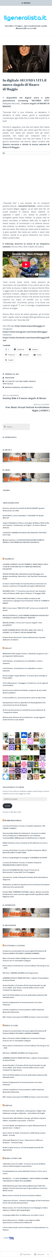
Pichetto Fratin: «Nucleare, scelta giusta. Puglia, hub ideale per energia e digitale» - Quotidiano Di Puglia (24, 1112)
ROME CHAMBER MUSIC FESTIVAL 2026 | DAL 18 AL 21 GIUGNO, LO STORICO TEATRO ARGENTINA (23, 631)
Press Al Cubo (11, 1025)
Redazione (9, 378)
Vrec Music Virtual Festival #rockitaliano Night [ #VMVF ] (27, 408)
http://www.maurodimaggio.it (30, 326)
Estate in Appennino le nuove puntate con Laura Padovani (22, 1003)
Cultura (18, 381)
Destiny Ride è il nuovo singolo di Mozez (24, 397)
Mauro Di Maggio (12, 387)
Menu (27, 2)
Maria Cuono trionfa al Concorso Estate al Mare (22, 1195)
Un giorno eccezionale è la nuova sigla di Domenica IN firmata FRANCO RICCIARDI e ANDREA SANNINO (24, 952)
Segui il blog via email (13, 787)
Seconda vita (27, 387)
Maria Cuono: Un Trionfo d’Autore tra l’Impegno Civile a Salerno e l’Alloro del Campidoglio (25, 1209)
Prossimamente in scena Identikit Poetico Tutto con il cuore (25, 1172)
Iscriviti (7, 806)
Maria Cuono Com (13, 1158)
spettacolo (8, 384)
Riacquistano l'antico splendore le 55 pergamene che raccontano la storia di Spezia (24, 703)
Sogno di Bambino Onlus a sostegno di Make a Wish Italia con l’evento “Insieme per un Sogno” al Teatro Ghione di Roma (26, 525)
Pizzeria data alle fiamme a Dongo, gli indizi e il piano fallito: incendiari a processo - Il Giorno (24, 1119)
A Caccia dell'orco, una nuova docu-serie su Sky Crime (24, 698)
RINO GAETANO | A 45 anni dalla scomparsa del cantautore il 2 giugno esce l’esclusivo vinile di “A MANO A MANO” (26, 600)
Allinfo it (9, 559)
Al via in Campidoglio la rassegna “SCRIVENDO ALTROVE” (25, 858)
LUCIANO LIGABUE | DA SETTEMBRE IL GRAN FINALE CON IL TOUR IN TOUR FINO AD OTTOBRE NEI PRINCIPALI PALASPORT (25, 566)
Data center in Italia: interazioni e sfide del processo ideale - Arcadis (24, 1134)
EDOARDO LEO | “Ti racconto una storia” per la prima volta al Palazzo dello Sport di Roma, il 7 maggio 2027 (24, 592)
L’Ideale (8, 1105)
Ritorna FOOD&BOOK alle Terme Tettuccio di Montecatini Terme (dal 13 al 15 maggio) (21, 871)
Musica (32, 381)
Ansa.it (8, 648)
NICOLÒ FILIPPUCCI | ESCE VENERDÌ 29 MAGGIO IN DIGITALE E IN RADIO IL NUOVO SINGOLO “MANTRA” (25, 616)
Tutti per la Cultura (15, 945)
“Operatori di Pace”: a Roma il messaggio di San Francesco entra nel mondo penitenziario (26, 1201)
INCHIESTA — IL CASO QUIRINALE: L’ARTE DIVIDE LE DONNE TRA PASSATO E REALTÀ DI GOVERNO (25, 1179)
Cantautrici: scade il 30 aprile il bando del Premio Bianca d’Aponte (25, 878)
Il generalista (10, 437)
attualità (9, 381)
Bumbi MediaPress (13, 820)
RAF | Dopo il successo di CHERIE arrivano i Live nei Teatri (25, 1017)
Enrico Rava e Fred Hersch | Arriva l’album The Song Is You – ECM (26, 967)
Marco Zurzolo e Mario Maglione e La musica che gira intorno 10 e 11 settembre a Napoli (24, 959)
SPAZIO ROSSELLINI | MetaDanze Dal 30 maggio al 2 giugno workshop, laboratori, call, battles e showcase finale (25, 576)
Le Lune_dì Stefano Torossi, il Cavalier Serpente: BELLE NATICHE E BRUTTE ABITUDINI (25, 851)
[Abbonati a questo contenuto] (3, 559)
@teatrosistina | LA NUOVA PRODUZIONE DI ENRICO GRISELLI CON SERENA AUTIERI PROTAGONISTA (23, 541)
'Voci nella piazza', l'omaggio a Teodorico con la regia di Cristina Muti (25, 684)
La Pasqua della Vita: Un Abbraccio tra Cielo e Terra (23, 1215)
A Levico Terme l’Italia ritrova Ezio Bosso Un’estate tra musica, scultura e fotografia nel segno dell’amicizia (25, 585)
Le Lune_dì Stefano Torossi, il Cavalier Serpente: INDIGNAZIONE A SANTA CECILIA (22, 863)
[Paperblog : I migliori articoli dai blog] (9, 1239)
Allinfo (6, 490)
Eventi (26, 381)
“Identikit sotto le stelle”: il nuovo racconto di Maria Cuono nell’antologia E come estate (24, 1165)
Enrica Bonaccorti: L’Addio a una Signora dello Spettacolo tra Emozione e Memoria (21, 1221)
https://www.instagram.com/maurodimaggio (25, 331)
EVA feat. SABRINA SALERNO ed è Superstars (20, 973)
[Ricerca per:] (16, 427)
